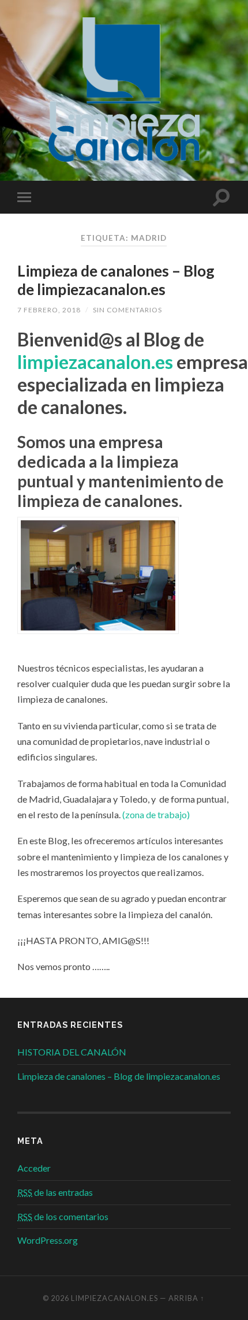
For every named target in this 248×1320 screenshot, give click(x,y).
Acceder (34, 1167)
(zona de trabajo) (156, 814)
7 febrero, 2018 (49, 309)
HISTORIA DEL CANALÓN (71, 1051)
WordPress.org (47, 1240)
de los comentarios (62, 1216)
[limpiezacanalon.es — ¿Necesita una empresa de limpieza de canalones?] (124, 89)
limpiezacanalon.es (95, 361)
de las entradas (55, 1192)
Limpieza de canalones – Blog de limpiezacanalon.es (116, 280)
